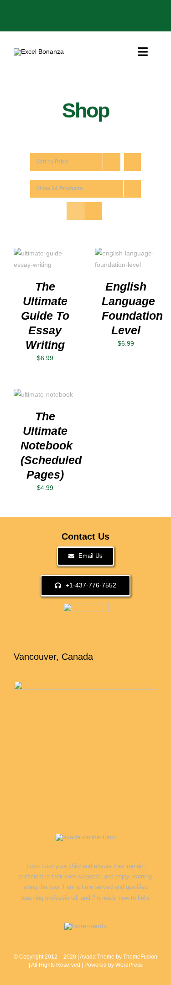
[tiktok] (78, 11)
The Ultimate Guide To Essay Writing (45, 316)
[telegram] (122, 11)
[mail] (137, 11)
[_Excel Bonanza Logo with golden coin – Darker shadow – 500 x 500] (39, 51)
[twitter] (49, 11)
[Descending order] (132, 162)
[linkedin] (107, 11)
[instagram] (64, 11)
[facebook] (34, 11)
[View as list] (93, 211)
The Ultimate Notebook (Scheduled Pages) (51, 445)
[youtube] (93, 11)
